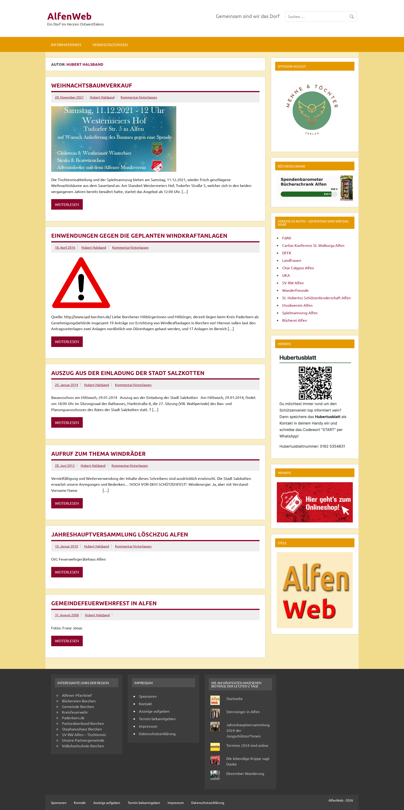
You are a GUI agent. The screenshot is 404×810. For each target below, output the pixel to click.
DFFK (286, 252)
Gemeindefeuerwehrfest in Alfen (104, 603)
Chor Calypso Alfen (298, 267)
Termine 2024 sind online (247, 745)
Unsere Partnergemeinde (83, 740)
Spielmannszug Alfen (299, 312)
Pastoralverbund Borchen (83, 723)
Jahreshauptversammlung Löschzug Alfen (119, 534)
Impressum (148, 726)
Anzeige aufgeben (154, 711)
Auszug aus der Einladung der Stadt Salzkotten (127, 372)
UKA (286, 275)
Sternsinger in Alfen (243, 711)
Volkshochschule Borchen (83, 745)
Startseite (234, 698)
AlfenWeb (69, 16)
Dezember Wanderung (245, 773)
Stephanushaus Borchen (82, 728)
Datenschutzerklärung (157, 733)
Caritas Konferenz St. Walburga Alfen (313, 245)
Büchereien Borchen (79, 700)
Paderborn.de (73, 717)
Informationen (66, 44)
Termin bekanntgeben (157, 718)
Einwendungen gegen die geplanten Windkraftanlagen (139, 235)
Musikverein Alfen (297, 305)
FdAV (286, 237)
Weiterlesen (67, 204)
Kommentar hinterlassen (139, 97)
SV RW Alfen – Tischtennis (84, 734)
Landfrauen (291, 260)
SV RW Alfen (293, 282)
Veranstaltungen (110, 44)
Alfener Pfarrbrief (77, 695)
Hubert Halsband (102, 97)
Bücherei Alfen (294, 320)
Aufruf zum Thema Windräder (98, 453)
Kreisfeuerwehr (75, 712)
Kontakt (145, 703)
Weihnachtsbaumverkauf (91, 85)
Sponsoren (148, 696)
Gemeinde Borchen (78, 706)
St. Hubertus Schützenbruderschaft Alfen (316, 297)
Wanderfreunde (295, 290)
